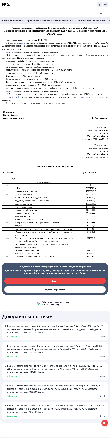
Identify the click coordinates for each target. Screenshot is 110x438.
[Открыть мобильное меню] (105, 4)
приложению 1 (87, 97)
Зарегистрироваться (55, 289)
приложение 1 (12, 97)
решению (93, 130)
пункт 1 (9, 52)
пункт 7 (9, 91)
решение (21, 43)
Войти (55, 281)
